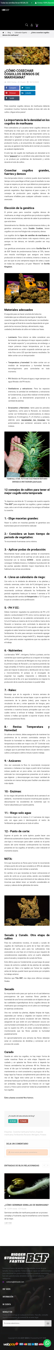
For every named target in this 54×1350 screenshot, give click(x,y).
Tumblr (11, 98)
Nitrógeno (35, 1135)
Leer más (8, 1223)
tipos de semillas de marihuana (33, 235)
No (24, 1121)
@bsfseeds (37, 482)
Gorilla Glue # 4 (43, 248)
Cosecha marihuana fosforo (24, 1132)
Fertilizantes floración (22, 1135)
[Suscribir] (48, 1323)
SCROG (30, 560)
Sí (13, 1121)
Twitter (27, 88)
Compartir (12, 88)
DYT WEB (42, 1338)
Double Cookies (36, 228)
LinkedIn (28, 93)
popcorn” (14, 156)
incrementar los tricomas (33, 420)
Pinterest (12, 93)
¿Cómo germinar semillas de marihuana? (26, 1205)
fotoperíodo (32, 597)
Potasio (43, 1135)
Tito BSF (19, 978)
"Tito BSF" (8, 504)
